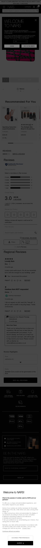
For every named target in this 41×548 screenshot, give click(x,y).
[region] (20, 516)
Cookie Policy (26, 528)
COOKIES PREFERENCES (20, 538)
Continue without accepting (11, 531)
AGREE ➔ (20, 543)
